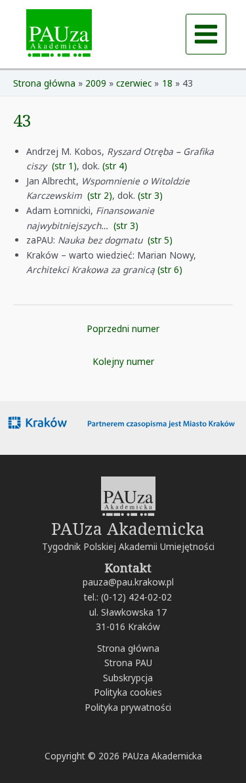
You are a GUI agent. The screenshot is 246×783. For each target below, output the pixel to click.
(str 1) (64, 165)
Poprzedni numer (123, 328)
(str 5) (160, 240)
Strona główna (128, 648)
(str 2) (99, 195)
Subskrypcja (128, 677)
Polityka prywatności (128, 707)
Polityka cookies (128, 692)
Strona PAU (128, 662)
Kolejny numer (123, 361)
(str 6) (169, 269)
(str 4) (114, 165)
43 (22, 120)
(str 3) (150, 195)
